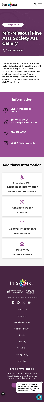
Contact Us (22, 309)
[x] (23, 302)
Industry (22, 342)
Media (22, 335)
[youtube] (29, 302)
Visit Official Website (23, 143)
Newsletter (22, 316)
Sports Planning (22, 329)
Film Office (22, 348)
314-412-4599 (18, 132)
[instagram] (18, 302)
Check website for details (21, 110)
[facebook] (13, 302)
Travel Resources (22, 322)
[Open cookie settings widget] (3, 394)
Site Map (22, 361)
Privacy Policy (22, 354)
